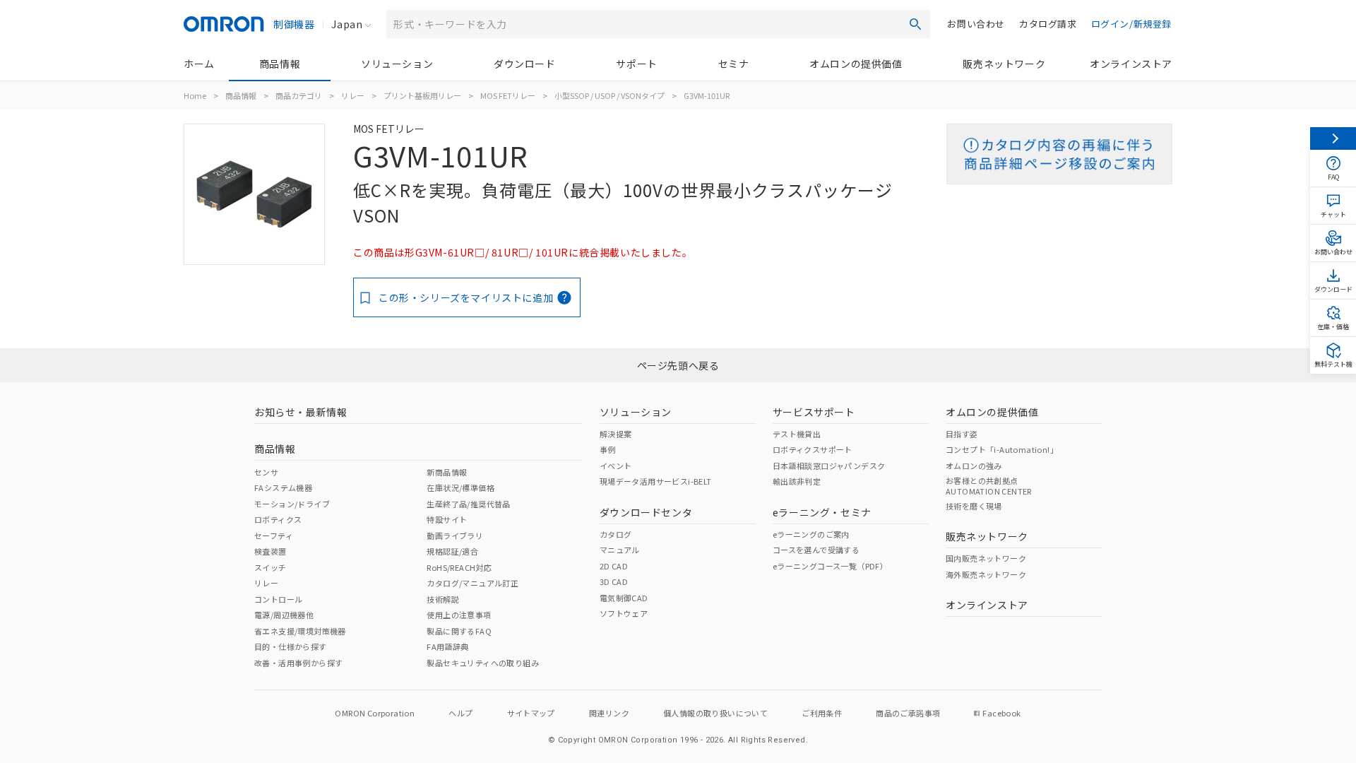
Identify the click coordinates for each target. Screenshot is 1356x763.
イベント (616, 465)
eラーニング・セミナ (822, 512)
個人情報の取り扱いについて (715, 712)
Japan (346, 24)
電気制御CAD (624, 597)
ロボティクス (278, 519)
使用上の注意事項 (459, 614)
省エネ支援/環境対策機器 (300, 631)
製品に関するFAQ (459, 631)
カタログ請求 (1048, 23)
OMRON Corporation (375, 712)
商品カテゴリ (298, 95)
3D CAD (614, 581)
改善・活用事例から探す (298, 662)
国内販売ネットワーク (986, 558)
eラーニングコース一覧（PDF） (830, 566)
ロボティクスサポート (812, 449)
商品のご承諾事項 (908, 712)
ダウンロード (525, 64)
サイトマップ (531, 712)
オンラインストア (1131, 64)
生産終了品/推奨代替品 (468, 503)
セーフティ (273, 535)
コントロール (278, 599)
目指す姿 (962, 433)
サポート (636, 64)
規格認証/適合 (452, 551)
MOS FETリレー (507, 95)
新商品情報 (447, 472)
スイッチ (270, 567)
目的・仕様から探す (290, 646)
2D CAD (614, 566)
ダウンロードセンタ (646, 512)
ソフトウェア (624, 613)
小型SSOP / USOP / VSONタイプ (609, 95)
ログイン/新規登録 (1131, 23)
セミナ (733, 64)
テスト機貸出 (797, 433)
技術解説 (443, 599)
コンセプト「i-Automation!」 (1002, 449)
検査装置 (270, 551)
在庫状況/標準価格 (460, 487)
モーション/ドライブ (292, 503)
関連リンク (609, 712)
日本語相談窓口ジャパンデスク (829, 465)
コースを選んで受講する (816, 549)
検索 (915, 24)
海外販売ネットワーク (986, 574)
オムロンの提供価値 (855, 64)
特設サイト (447, 519)
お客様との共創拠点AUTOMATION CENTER (989, 485)
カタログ (616, 534)
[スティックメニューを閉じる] (1333, 138)
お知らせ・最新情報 (300, 412)
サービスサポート (814, 412)
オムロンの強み (974, 465)
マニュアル (620, 549)
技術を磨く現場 (974, 505)
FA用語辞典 (447, 646)
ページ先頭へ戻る (678, 365)
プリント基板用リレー (422, 95)
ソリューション (397, 64)
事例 (608, 449)
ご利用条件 (822, 712)
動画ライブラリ (455, 535)
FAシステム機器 (283, 487)
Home (195, 95)
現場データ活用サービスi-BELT (656, 481)
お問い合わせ (976, 23)
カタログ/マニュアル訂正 (472, 582)
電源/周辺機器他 (284, 614)
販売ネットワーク (1004, 64)
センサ (266, 472)
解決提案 (616, 433)
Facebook (1001, 712)
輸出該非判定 (797, 481)
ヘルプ (460, 712)
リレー (352, 95)
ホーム (199, 64)
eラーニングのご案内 (811, 534)
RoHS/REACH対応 (459, 567)
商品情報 (279, 64)
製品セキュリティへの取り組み (483, 662)
